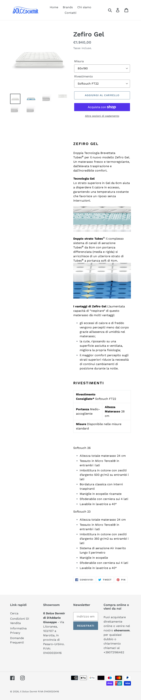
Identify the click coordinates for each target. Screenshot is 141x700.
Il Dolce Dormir (29, 691)
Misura (79, 61)
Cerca (14, 613)
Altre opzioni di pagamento (102, 115)
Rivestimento (83, 76)
